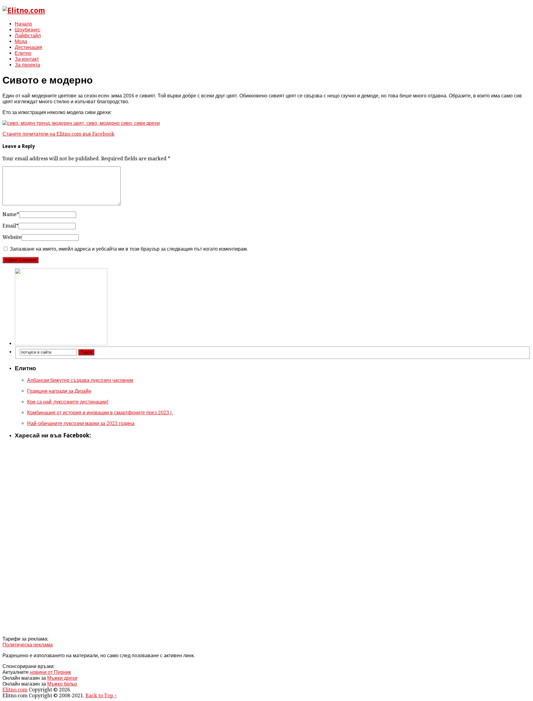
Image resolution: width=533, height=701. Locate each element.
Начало (23, 24)
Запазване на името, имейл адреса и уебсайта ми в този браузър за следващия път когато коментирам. (129, 249)
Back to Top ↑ (101, 696)
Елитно (23, 53)
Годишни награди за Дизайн (59, 391)
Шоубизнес (27, 30)
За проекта (27, 65)
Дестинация (28, 47)
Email (10, 226)
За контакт (27, 59)
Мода (21, 41)
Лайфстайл (28, 36)
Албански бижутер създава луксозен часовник (80, 380)
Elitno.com (14, 690)
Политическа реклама (27, 645)
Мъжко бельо (62, 684)
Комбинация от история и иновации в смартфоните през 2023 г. (100, 413)
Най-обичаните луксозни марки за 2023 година (80, 423)
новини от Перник (50, 672)
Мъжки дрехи (62, 678)
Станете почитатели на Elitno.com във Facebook (58, 134)
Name (10, 214)
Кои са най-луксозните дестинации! (68, 402)
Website (12, 237)
